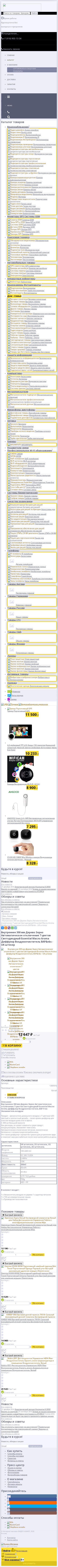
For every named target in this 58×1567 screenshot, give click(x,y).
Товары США (14, 631)
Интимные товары (17, 674)
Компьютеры (14, 373)
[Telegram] (15, 928)
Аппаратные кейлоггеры (21, 278)
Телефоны (13, 550)
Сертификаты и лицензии (24, 68)
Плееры (11, 441)
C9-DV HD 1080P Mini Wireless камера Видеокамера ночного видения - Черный (29, 858)
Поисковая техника (18, 237)
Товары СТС (14, 619)
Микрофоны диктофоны (21, 409)
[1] (3, 1030)
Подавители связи (18, 447)
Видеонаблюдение (18, 126)
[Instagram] (8, 1513)
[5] (15, 1030)
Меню (9, 105)
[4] (12, 1030)
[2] (6, 1030)
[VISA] (10, 1062)
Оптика (11, 420)
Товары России (16, 607)
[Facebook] (8, 1500)
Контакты (11, 89)
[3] (9, 1030)
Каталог (10, 60)
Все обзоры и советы (10, 899)
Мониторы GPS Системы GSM (23, 216)
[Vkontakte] (9, 1496)
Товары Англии (16, 584)
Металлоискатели (17, 391)
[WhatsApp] (12, 928)
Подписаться (35, 878)
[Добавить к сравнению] (3, 1257)
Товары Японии (16, 643)
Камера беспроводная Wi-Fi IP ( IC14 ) (23, 784)
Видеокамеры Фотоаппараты (24, 284)
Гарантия (11, 84)
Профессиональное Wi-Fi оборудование (29, 450)
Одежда (12, 682)
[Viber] (9, 928)
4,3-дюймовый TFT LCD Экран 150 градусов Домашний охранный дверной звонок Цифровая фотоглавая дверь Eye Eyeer (32, 747)
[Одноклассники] (5, 928)
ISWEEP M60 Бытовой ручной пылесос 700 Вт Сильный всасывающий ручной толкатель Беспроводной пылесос (26, 1320)
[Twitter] (8, 1506)
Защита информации (19, 355)
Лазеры (11, 655)
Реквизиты (18, 71)
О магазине (12, 65)
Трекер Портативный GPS (18, 711)
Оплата (10, 75)
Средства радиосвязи (19, 501)
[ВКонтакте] (2, 928)
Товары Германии (17, 596)
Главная (10, 55)
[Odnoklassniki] (8, 1503)
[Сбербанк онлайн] (16, 1067)
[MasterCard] (13, 1064)
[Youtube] (8, 1510)
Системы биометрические (22, 492)
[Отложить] (3, 1260)
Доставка (11, 79)
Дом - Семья (14, 296)
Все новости (6, 884)
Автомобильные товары (21, 262)
